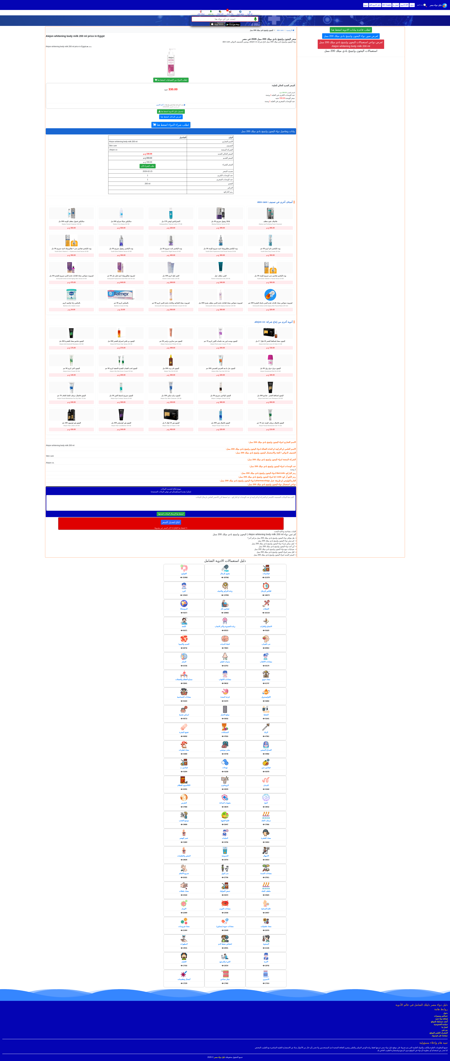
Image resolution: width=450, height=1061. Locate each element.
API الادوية (404, 5)
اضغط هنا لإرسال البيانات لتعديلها (171, 514)
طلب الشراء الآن (147, 166)
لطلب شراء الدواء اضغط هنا (172, 124)
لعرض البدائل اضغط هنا (171, 117)
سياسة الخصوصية (441, 1024)
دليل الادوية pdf (375, 5)
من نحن (445, 1030)
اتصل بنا (396, 5)
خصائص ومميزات (441, 1016)
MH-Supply (386, 5)
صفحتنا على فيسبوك (440, 1036)
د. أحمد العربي (160, 105)
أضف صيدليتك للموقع (439, 1022)
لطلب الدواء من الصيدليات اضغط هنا (172, 80)
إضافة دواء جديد (441, 1019)
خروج (366, 5)
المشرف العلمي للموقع (439, 1033)
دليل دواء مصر (219, 1057)
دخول (412, 5)
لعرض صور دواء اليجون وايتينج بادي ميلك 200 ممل (351, 36)
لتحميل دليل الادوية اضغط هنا (171, 111)
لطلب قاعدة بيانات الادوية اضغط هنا (350, 29)
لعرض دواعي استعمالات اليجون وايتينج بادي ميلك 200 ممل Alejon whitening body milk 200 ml (351, 44)
